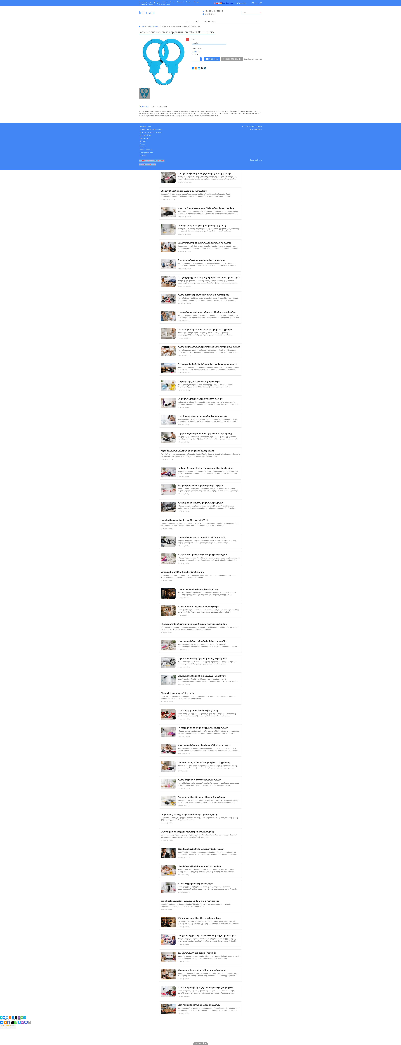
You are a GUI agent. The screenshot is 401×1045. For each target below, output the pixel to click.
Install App (199, 1043)
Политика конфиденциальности (151, 129)
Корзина (143, 156)
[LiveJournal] (205, 68)
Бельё (196, 22)
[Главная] (139, 26)
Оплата (165, 2)
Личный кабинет (145, 135)
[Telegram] (7, 1017)
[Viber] (19, 1017)
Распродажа (210, 22)
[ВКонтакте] (193, 68)
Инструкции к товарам (147, 4)
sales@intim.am (210, 14)
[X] (202, 68)
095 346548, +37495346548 (213, 11)
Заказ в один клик (232, 59)
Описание (143, 106)
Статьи (172, 2)
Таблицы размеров (163, 4)
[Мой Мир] (199, 68)
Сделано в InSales (256, 160)
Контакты (180, 2)
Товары (196, 2)
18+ (187, 22)
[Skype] (24, 1017)
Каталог (189, 2)
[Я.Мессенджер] (1, 1017)
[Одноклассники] (196, 68)
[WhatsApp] (21, 1017)
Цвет (194, 39)
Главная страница (145, 2)
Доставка (157, 2)
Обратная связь (145, 126)
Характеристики (159, 106)
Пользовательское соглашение (150, 132)
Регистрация (144, 138)
